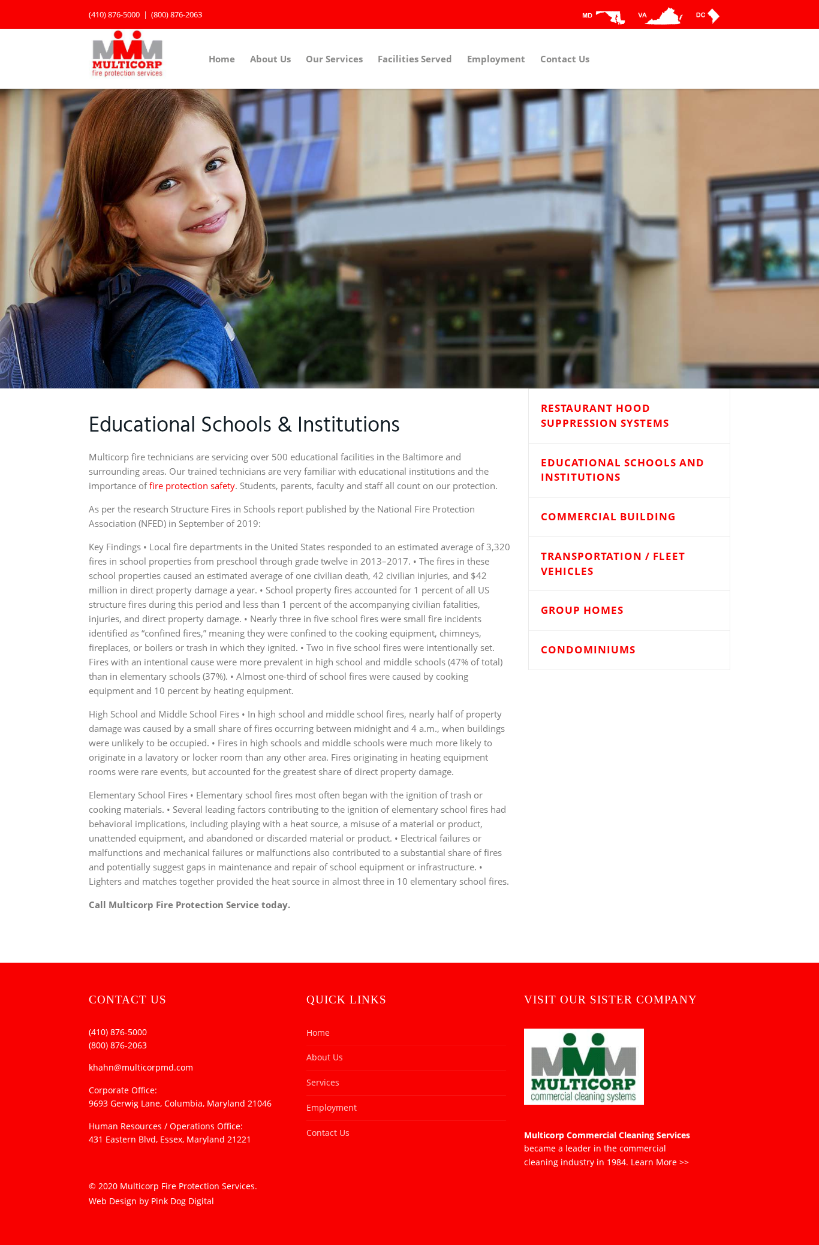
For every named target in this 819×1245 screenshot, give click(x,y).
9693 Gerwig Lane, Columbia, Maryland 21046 (180, 1103)
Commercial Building (608, 516)
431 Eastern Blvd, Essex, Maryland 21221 (170, 1139)
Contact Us (564, 59)
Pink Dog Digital (182, 1201)
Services (322, 1082)
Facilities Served (415, 59)
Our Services (334, 59)
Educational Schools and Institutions (622, 470)
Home (222, 59)
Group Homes (582, 610)
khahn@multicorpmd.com (141, 1067)
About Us (270, 59)
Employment (496, 59)
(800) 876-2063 (176, 14)
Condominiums (588, 649)
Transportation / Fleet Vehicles (613, 563)
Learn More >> (660, 1162)
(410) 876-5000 (114, 14)
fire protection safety (192, 486)
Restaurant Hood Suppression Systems (605, 415)
